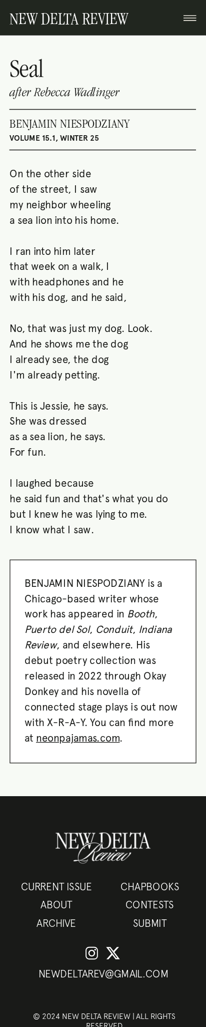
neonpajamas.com (78, 738)
